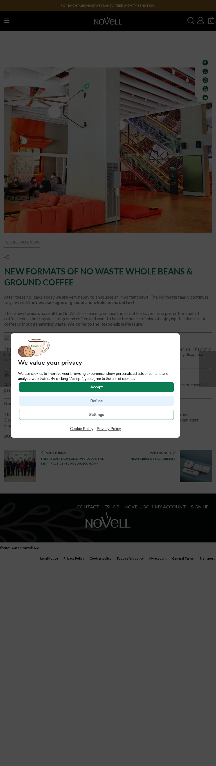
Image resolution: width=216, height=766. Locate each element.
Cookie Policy (81, 428)
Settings (96, 414)
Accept (96, 387)
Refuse (96, 401)
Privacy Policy (109, 428)
